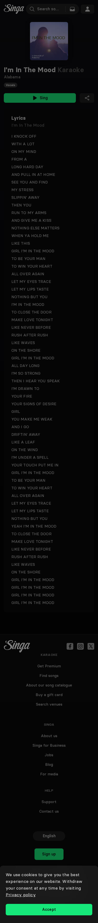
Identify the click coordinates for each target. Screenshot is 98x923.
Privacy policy (21, 894)
